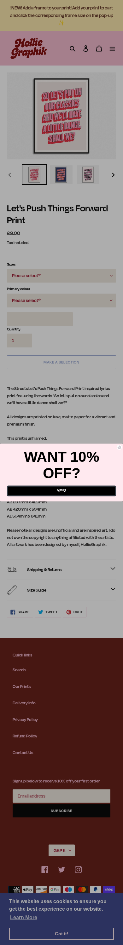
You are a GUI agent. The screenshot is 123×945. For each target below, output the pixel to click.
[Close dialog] (119, 447)
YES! (61, 491)
